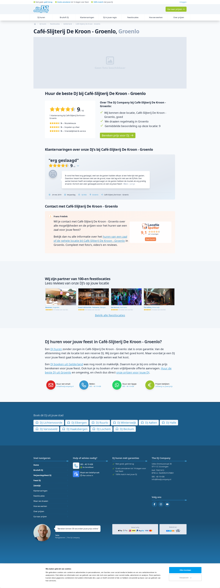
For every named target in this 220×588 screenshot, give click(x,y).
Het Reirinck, (119, 307)
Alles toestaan (185, 570)
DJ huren (56, 349)
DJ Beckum (126, 429)
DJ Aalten (150, 422)
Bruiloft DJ (38, 470)
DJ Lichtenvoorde (50, 422)
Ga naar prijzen (40, 516)
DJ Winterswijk (126, 422)
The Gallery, (152, 307)
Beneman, (52, 307)
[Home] (41, 9)
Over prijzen (38, 511)
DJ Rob (84, 195)
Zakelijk (37, 485)
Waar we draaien (40, 501)
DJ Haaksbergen (77, 429)
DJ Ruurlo (101, 422)
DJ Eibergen (79, 422)
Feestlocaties (39, 496)
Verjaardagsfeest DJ (42, 475)
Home (36, 465)
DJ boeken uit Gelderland (66, 364)
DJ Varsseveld (48, 429)
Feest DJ (37, 480)
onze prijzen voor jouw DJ (132, 372)
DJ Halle (170, 422)
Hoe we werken (40, 506)
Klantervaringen (40, 490)
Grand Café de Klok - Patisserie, (92, 307)
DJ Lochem (103, 429)
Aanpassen (183, 577)
